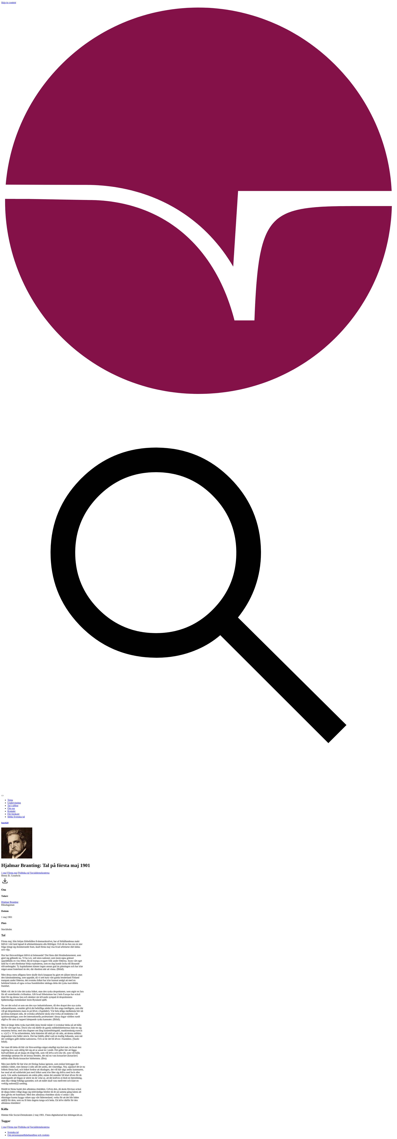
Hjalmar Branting (9, 902)
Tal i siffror (12, 805)
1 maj (4, 872)
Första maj (12, 872)
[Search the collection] (198, 792)
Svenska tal (13, 1132)
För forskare (13, 814)
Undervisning (14, 802)
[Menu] (2, 795)
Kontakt (11, 811)
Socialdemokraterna (39, 872)
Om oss (11, 808)
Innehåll (5, 823)
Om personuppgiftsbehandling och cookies (28, 1135)
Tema (10, 800)
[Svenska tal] (198, 397)
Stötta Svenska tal (16, 816)
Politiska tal (23, 872)
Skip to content (8, 2)
